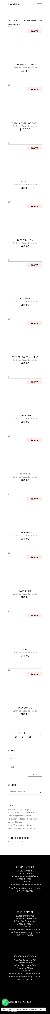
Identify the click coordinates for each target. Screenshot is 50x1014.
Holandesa (32, 819)
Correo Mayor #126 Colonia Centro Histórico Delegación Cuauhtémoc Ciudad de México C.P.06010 (25, 921)
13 (16, 737)
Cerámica (17, 67)
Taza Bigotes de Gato (25, 123)
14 (23, 737)
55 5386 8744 (26, 891)
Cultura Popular (25, 809)
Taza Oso (25, 474)
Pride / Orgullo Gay (16, 825)
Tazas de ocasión (29, 67)
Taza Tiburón (25, 240)
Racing (30, 825)
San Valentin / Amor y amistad (21, 828)
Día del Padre (32, 812)
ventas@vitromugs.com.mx (28, 888)
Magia (10, 822)
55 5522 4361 (26, 935)
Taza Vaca (25, 181)
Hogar (22, 819)
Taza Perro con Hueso (25, 357)
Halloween (12, 819)
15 (30, 737)
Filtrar (35, 774)
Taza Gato (25, 591)
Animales (12, 809)
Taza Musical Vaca (25, 64)
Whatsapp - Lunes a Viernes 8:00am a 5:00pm (23, 1009)
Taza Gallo (25, 649)
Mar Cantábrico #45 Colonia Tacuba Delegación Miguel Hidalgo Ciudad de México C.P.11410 (25, 876)
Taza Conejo (25, 708)
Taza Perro (25, 298)
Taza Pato (25, 415)
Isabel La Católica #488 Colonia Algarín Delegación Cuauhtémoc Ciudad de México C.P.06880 (25, 965)
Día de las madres (16, 812)
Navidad (18, 822)
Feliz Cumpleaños (15, 815)
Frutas (28, 815)
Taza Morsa (25, 532)
